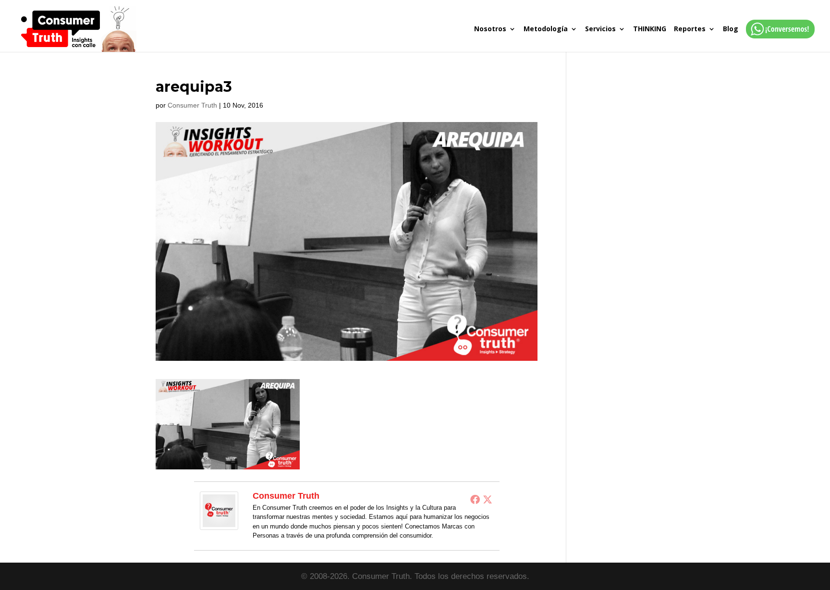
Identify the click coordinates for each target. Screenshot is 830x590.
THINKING (649, 29)
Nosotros (490, 29)
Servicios (600, 29)
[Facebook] (475, 499)
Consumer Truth (192, 105)
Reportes (690, 29)
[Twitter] (487, 499)
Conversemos (777, 38)
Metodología (546, 29)
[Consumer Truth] (219, 523)
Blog (730, 29)
